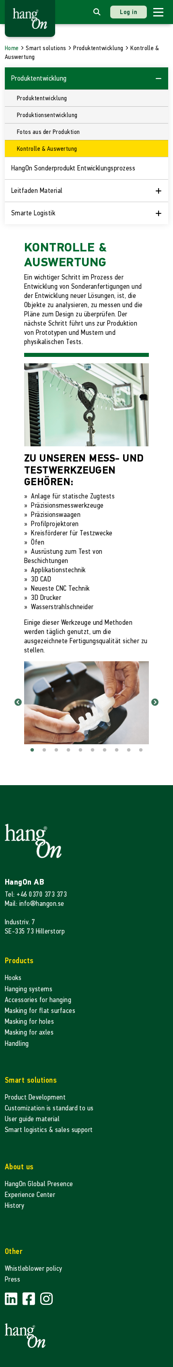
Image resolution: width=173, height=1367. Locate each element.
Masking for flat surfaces (40, 1010)
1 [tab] (32, 750)
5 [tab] (80, 750)
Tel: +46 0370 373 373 (36, 894)
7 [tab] (105, 750)
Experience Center (30, 1194)
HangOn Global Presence (39, 1184)
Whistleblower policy (33, 1268)
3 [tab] (56, 750)
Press (12, 1279)
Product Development (35, 1097)
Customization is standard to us (49, 1108)
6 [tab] (93, 750)
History (14, 1205)
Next (155, 703)
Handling (17, 1043)
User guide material (32, 1119)
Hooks (13, 977)
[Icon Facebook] (30, 1299)
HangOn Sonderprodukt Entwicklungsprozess (73, 168)
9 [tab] (129, 750)
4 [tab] (68, 750)
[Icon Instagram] (46, 1299)
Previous (18, 703)
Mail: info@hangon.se (34, 903)
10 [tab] (141, 750)
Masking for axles (29, 1032)
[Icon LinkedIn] (12, 1299)
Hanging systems (28, 989)
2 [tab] (44, 750)
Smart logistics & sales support (49, 1129)
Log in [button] (128, 12)
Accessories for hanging (38, 999)
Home (12, 48)
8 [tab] (117, 750)
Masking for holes (29, 1021)
